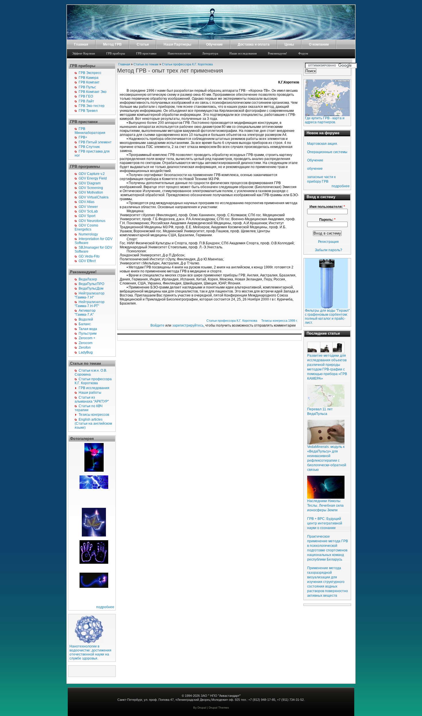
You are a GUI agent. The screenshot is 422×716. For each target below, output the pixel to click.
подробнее (105, 607)
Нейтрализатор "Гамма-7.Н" (89, 295)
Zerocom (85, 343)
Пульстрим (87, 333)
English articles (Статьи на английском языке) (93, 423)
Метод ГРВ (112, 44)
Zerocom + (87, 338)
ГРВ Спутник (89, 147)
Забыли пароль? (328, 250)
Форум (303, 53)
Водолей (86, 319)
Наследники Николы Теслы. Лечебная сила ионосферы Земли (325, 505)
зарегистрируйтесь (188, 325)
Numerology (88, 234)
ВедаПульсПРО (91, 284)
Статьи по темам (145, 64)
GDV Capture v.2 (92, 174)
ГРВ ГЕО (86, 96)
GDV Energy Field (93, 178)
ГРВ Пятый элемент (95, 142)
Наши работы (90, 393)
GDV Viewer (88, 207)
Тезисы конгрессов (94, 415)
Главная (81, 44)
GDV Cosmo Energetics (86, 227)
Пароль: (327, 220)
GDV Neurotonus (92, 221)
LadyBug (86, 352)
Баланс (85, 324)
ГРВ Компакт (89, 82)
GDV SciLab (88, 211)
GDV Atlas (86, 202)
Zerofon (85, 348)
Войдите (157, 325)
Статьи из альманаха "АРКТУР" (92, 399)
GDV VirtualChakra (94, 197)
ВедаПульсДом (91, 288)
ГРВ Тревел (88, 111)
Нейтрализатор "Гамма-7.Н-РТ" (89, 304)
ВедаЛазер (88, 279)
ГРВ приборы (115, 53)
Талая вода (88, 329)
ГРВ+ (83, 137)
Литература (210, 53)
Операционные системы (327, 152)
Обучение (214, 44)
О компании (319, 44)
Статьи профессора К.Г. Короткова (93, 381)
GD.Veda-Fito (89, 256)
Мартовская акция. (322, 144)
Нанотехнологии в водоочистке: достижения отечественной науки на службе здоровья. (90, 652)
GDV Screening (91, 188)
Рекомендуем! (277, 53)
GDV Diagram (89, 183)
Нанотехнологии (179, 53)
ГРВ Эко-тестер (91, 106)
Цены (289, 44)
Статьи (143, 44)
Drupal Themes (219, 707)
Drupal (202, 707)
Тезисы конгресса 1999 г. (279, 320)
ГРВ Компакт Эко (93, 92)
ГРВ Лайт (86, 101)
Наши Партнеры (177, 44)
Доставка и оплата (254, 44)
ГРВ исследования (94, 388)
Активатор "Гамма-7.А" (85, 313)
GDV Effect (87, 261)
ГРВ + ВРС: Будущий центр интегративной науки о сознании (324, 523)
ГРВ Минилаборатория (90, 131)
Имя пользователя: (327, 207)
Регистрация (328, 242)
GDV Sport (87, 216)
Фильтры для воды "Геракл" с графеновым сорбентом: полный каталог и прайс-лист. (327, 317)
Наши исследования (243, 53)
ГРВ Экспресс (90, 73)
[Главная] (211, 38)
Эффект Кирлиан (83, 53)
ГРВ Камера (88, 78)
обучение (315, 169)
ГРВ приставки (146, 53)
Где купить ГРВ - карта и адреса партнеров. (324, 120)
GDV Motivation (91, 192)
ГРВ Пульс (87, 87)
